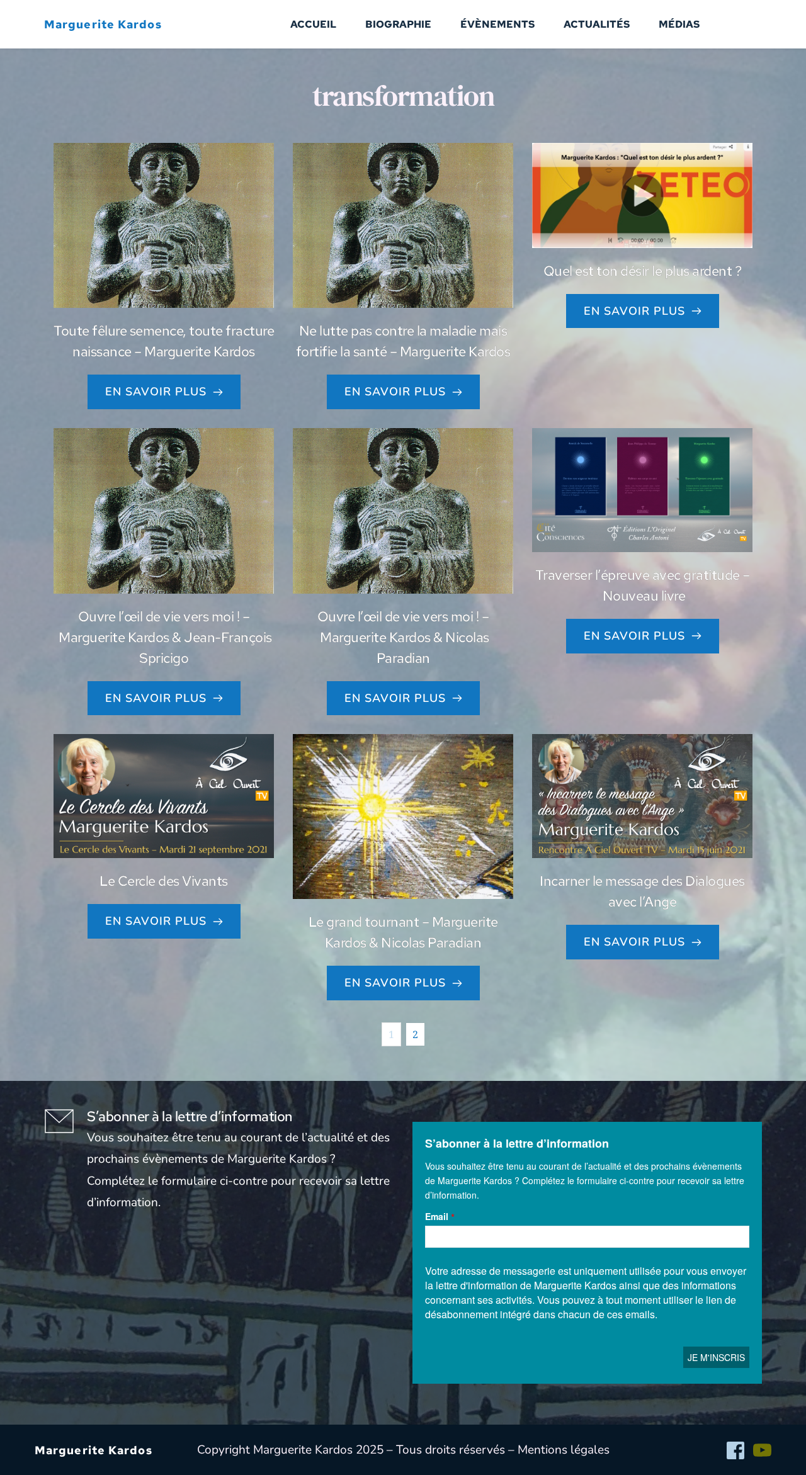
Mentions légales (564, 1450)
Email (436, 1216)
